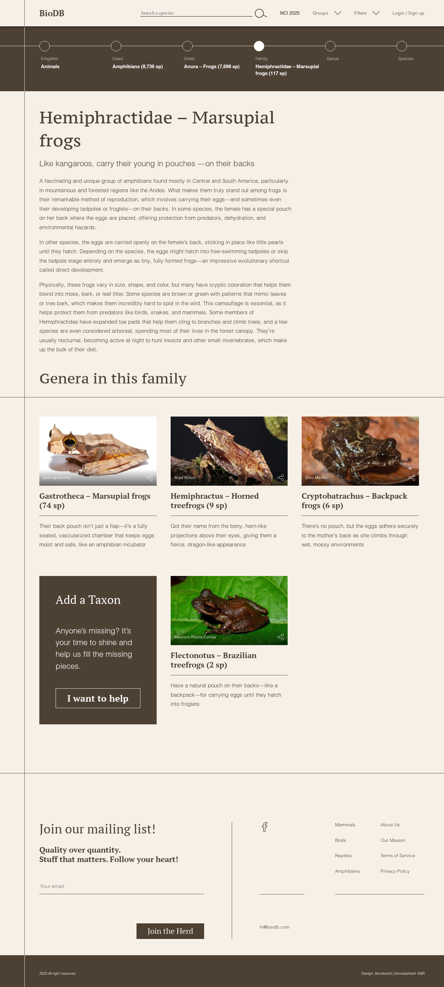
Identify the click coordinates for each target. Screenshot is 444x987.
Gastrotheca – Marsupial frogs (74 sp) (94, 500)
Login (398, 13)
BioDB (51, 13)
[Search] (261, 13)
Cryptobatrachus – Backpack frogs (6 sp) (354, 500)
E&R (421, 973)
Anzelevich (383, 973)
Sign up (416, 13)
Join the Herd (170, 931)
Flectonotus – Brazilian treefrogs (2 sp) (213, 660)
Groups (320, 13)
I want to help (97, 698)
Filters (360, 13)
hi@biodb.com (275, 927)
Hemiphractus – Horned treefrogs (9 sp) (215, 500)
